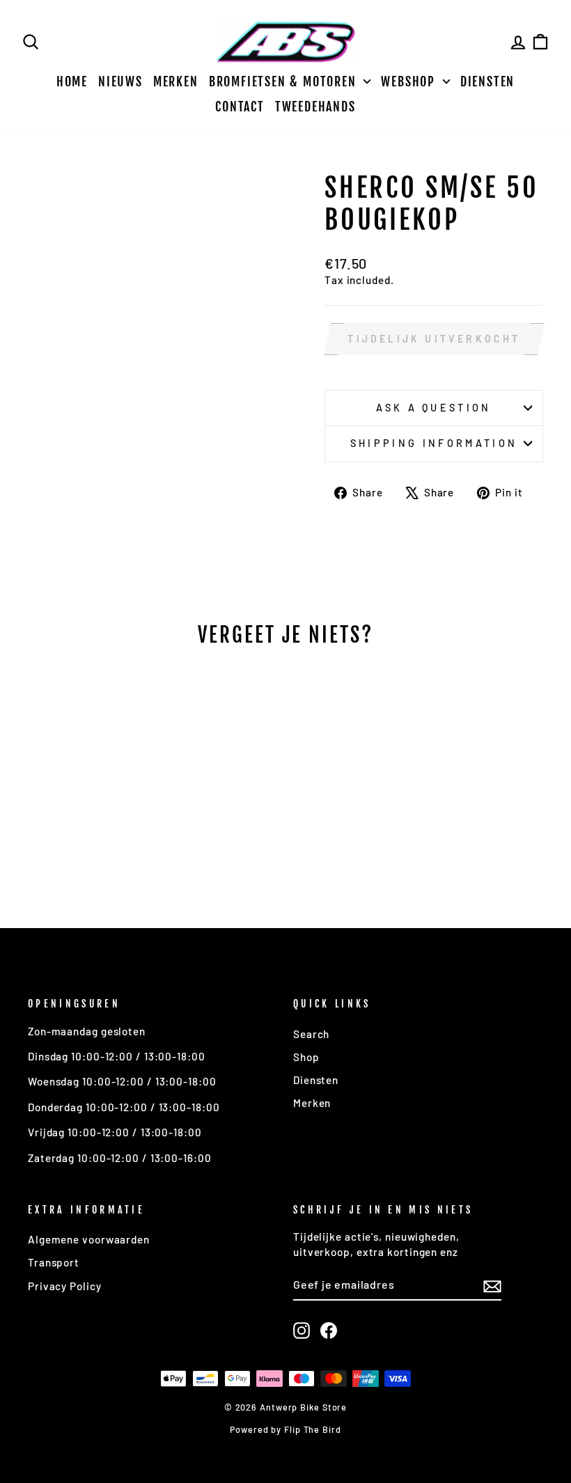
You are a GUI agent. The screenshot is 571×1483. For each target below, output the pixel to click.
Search (311, 1034)
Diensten (487, 81)
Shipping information (433, 443)
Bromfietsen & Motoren (285, 81)
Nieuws (120, 81)
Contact (240, 106)
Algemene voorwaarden (89, 1239)
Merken (175, 81)
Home (72, 81)
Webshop (410, 81)
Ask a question (433, 408)
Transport (53, 1262)
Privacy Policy (65, 1286)
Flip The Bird (312, 1429)
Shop (306, 1057)
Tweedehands (315, 106)
